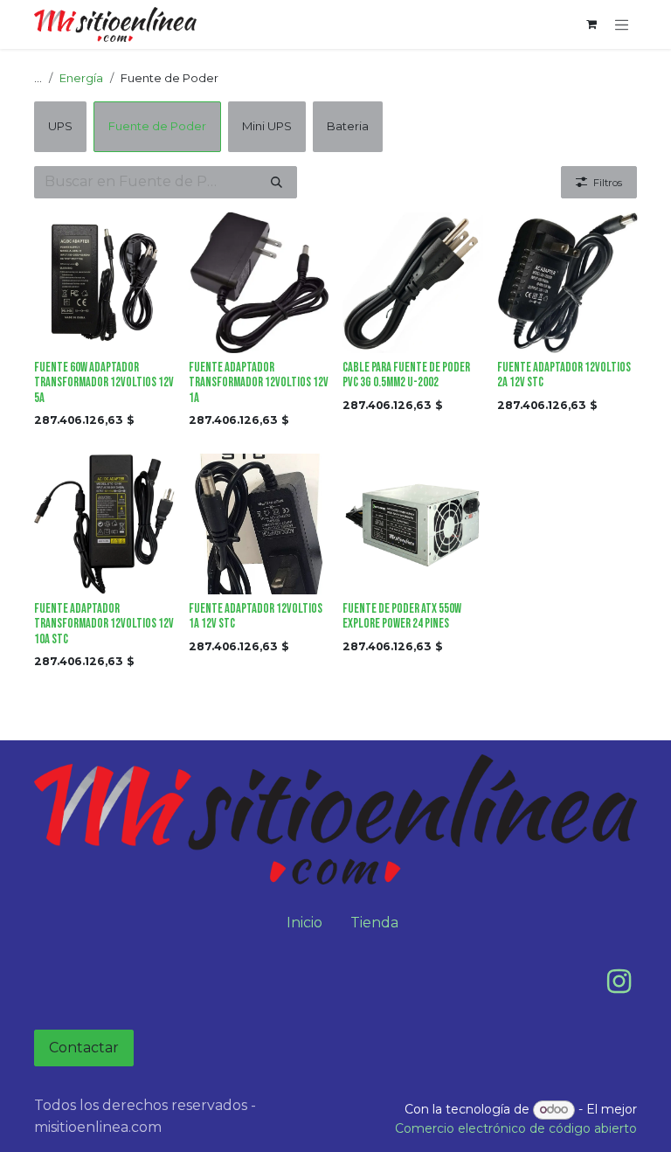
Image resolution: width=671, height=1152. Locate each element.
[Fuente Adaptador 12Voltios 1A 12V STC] (259, 524)
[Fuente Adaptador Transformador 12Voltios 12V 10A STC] (104, 524)
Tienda (374, 922)
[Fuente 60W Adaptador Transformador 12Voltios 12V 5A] (104, 282)
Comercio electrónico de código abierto (516, 1128)
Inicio (304, 922)
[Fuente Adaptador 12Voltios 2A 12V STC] (567, 282)
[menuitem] (60, 126)
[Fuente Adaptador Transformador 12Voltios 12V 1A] (259, 282)
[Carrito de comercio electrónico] (591, 24)
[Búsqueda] (276, 182)
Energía (81, 78)
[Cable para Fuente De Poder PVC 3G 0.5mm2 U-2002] (412, 282)
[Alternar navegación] (622, 24)
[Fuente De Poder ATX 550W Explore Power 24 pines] (412, 524)
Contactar (84, 1047)
